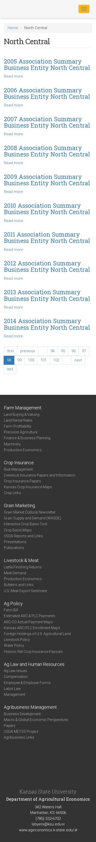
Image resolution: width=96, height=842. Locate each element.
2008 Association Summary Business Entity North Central (47, 151)
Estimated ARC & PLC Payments (29, 616)
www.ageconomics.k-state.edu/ (48, 830)
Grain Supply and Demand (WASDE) (32, 518)
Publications (14, 548)
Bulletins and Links (19, 585)
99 (19, 360)
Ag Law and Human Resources (34, 664)
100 (31, 360)
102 (56, 360)
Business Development (22, 714)
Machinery (12, 444)
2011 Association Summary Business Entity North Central (47, 237)
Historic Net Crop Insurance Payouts (33, 652)
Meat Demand (15, 573)
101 (43, 360)
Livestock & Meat (21, 560)
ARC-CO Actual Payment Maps (28, 622)
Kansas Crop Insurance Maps (28, 487)
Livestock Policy (17, 640)
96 (73, 351)
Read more (13, 76)
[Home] (20, 9)
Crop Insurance (19, 462)
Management (14, 694)
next (78, 360)
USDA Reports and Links (23, 536)
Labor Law (12, 689)
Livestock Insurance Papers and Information (39, 475)
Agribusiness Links (19, 737)
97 (84, 351)
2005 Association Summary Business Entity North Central (47, 64)
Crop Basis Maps (18, 530)
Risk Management (18, 469)
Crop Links (12, 493)
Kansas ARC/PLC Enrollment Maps (32, 628)
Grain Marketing (19, 505)
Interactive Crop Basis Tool (25, 524)
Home (13, 28)
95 (63, 351)
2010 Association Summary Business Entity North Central (47, 209)
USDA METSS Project (21, 731)
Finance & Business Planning (27, 438)
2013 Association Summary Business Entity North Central (47, 295)
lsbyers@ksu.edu (48, 824)
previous (27, 351)
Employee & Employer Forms (27, 683)
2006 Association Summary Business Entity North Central (47, 93)
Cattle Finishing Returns (22, 567)
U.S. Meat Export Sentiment (25, 591)
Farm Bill (11, 610)
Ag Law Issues (15, 671)
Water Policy (14, 645)
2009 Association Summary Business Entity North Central (47, 180)
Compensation (16, 677)
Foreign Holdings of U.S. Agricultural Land (37, 634)
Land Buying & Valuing (21, 414)
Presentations (15, 542)
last (10, 369)
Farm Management (22, 407)
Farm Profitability (17, 426)
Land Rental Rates (18, 420)
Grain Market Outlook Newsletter (30, 512)
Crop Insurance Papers (22, 481)
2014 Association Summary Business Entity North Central (47, 324)
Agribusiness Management (30, 707)
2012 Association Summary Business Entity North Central (47, 266)
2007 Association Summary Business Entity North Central (47, 122)
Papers (9, 726)
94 (52, 351)
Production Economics (23, 450)
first (10, 351)
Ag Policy (13, 603)
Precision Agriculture (20, 432)
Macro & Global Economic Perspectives (36, 720)
